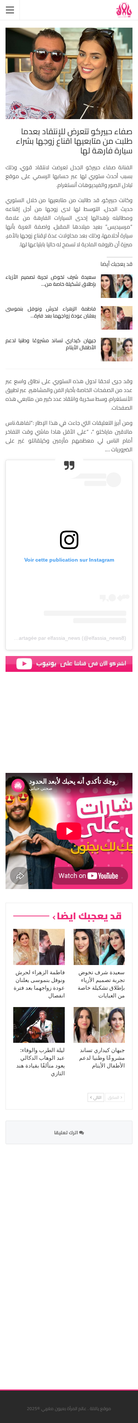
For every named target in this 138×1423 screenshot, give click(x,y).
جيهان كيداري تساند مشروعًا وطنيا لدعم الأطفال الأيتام (51, 344)
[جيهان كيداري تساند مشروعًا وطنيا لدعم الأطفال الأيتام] (117, 349)
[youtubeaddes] (69, 663)
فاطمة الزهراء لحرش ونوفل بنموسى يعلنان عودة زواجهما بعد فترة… (51, 312)
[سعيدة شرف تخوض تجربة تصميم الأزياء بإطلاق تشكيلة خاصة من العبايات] (117, 286)
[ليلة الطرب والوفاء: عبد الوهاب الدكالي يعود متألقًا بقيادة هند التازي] (39, 1025)
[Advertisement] (77, 1262)
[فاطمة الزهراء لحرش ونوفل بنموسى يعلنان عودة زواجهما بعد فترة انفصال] (117, 318)
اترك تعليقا (66, 1132)
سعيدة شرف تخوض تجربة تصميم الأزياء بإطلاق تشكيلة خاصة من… (51, 280)
